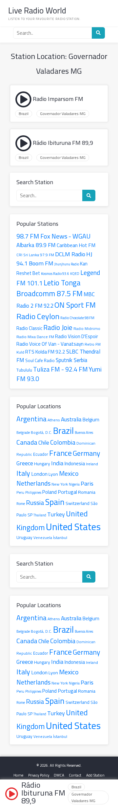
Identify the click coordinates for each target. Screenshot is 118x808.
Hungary (42, 463)
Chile (43, 442)
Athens (54, 420)
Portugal (67, 492)
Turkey (56, 514)
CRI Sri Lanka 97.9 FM (35, 255)
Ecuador (40, 454)
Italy (23, 473)
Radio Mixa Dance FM (35, 336)
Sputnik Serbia (71, 360)
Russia (35, 502)
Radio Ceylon (37, 316)
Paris (87, 483)
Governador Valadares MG (63, 113)
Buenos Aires (84, 432)
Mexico (69, 473)
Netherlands (33, 483)
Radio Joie (57, 327)
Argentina (31, 418)
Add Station (95, 775)
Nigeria (74, 484)
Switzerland (77, 503)
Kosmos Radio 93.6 (55, 273)
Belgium (91, 419)
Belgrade (23, 432)
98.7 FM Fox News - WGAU (53, 236)
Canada (26, 442)
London (39, 474)
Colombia (62, 442)
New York (59, 484)
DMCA (59, 775)
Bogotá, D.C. (41, 432)
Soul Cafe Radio (40, 360)
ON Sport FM (75, 305)
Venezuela (42, 537)
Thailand (39, 515)
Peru (20, 492)
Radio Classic (29, 328)
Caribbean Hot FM (76, 245)
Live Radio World (37, 10)
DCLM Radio (70, 254)
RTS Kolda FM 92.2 (45, 351)
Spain (55, 502)
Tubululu (24, 370)
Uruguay (24, 537)
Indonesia (74, 463)
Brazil (24, 113)
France (60, 453)
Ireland (92, 464)
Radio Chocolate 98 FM (77, 318)
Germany (86, 453)
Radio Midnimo (86, 328)
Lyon (53, 474)
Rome (20, 503)
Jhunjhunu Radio (66, 264)
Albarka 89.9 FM (36, 245)
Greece (24, 463)
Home (18, 775)
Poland (49, 492)
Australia (71, 419)
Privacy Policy (38, 775)
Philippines (33, 492)
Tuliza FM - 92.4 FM (60, 369)
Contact (75, 775)
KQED (74, 273)
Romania (86, 492)
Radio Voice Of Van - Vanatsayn (50, 344)
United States (73, 527)
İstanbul (60, 537)
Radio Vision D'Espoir (76, 336)
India (57, 463)
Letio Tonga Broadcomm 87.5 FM (49, 288)
